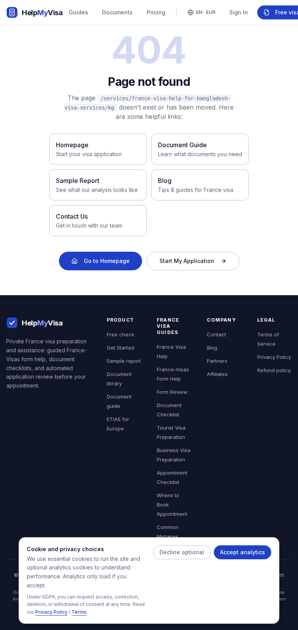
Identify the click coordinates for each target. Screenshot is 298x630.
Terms (79, 612)
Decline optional (181, 552)
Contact (216, 334)
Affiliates (217, 374)
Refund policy (274, 370)
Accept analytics (242, 552)
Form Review (172, 392)
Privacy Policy (51, 612)
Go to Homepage (107, 261)
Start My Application (186, 261)
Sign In (238, 12)
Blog (212, 348)
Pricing (156, 12)
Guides (78, 12)
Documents (117, 12)
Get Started (120, 348)
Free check (120, 334)
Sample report (124, 361)
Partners (217, 361)
